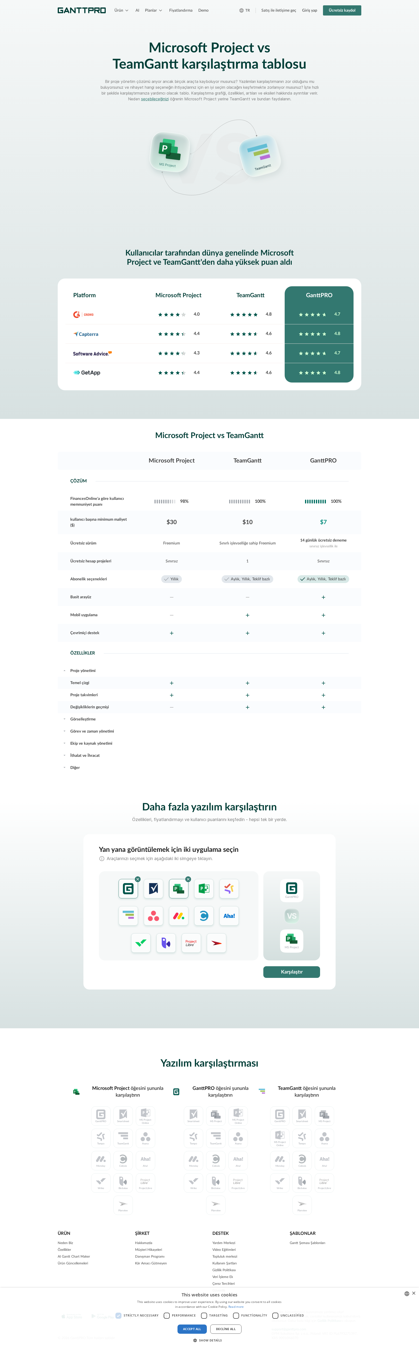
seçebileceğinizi (155, 98)
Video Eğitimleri (224, 1250)
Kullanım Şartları (224, 1263)
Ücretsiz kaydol (342, 10)
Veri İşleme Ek (222, 1277)
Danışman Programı (149, 1256)
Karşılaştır (292, 972)
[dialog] (209, 1318)
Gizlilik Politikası (224, 1270)
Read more (236, 1307)
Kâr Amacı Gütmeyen (151, 1263)
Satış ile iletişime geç (278, 10)
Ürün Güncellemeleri (73, 1263)
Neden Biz (65, 1243)
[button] (209, 1340)
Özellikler (64, 1250)
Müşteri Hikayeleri (148, 1250)
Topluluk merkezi (224, 1256)
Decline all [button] (226, 1329)
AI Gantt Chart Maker (74, 1256)
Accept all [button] (192, 1329)
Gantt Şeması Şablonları (307, 1243)
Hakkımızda (143, 1243)
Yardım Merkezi (223, 1243)
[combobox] (406, 1293)
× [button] (413, 1293)
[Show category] (64, 670)
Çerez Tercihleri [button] (223, 1283)
